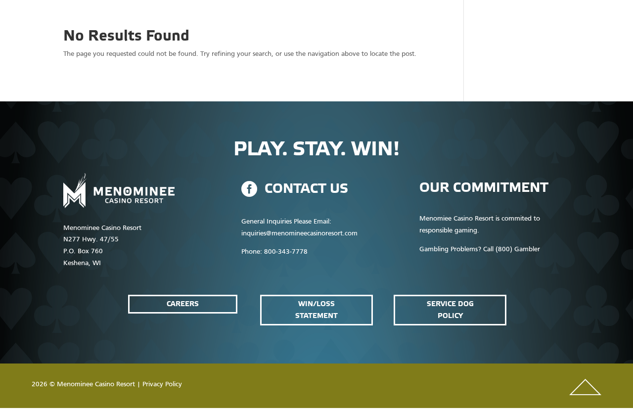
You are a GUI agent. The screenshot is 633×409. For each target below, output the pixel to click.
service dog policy (450, 310)
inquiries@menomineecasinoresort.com (299, 233)
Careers (183, 304)
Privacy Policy (162, 384)
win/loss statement (316, 310)
